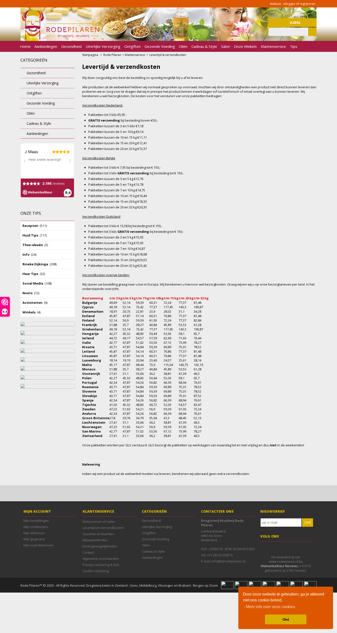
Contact (88, 552)
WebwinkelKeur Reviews (279, 566)
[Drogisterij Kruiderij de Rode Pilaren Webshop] (59, 38)
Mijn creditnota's (35, 526)
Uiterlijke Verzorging (103, 46)
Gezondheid (71, 46)
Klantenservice (273, 46)
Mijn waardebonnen (38, 545)
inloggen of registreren (299, 3)
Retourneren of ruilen (99, 521)
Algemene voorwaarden (101, 558)
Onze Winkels (245, 46)
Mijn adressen (34, 533)
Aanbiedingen (46, 46)
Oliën (183, 46)
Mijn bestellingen (36, 520)
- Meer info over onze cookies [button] (269, 607)
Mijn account (37, 511)
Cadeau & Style (204, 46)
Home (25, 46)
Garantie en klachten (98, 534)
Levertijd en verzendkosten (103, 527)
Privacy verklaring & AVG (101, 564)
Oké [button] (285, 619)
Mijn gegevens (34, 539)
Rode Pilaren (112, 55)
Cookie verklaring (96, 571)
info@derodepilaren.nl (228, 561)
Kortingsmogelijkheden (100, 546)
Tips (293, 46)
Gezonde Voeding (160, 46)
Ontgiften (132, 46)
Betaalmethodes (95, 540)
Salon (225, 46)
